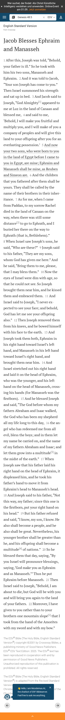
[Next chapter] (58, 705)
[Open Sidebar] (32, 716)
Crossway (11, 30)
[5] (49, 615)
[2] (17, 222)
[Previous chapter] (7, 705)
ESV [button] (50, 17)
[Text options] (61, 17)
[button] (62, 6)
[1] (39, 101)
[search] (29, 17)
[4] (20, 548)
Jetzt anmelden (37, 9)
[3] (52, 452)
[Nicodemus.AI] (7, 697)
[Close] (50, 687)
